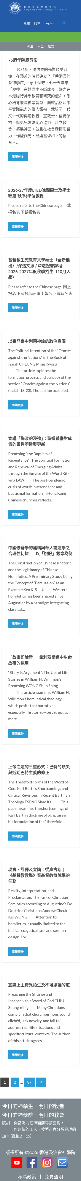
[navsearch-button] (64, 23)
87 (29, 1082)
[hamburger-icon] (5, 37)
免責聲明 (54, 1176)
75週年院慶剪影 (23, 60)
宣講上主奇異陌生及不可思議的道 (39, 984)
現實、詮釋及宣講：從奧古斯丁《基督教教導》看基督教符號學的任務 (39, 875)
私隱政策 (27, 1176)
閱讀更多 (18, 156)
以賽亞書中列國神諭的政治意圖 (37, 341)
